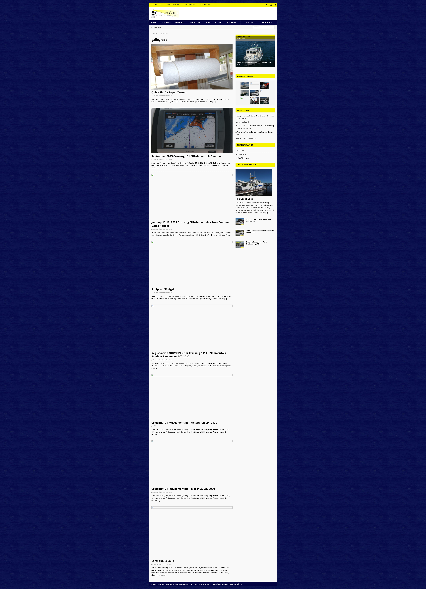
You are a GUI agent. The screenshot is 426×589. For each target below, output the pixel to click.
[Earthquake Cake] (192, 532)
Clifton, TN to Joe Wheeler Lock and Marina (258, 220)
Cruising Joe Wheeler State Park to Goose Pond (260, 231)
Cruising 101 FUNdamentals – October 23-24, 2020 (184, 422)
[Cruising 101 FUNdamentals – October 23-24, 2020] (192, 397)
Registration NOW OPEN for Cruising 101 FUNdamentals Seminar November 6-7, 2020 (188, 354)
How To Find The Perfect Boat (247, 138)
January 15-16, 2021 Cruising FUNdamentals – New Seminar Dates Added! (190, 223)
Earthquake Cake (162, 561)
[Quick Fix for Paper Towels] (192, 67)
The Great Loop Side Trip (247, 165)
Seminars (166, 23)
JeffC (154, 426)
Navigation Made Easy (206, 5)
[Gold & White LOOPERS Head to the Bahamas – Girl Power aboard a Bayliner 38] (245, 100)
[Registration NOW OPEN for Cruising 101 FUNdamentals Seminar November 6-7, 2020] (192, 327)
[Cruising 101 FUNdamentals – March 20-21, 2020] (192, 463)
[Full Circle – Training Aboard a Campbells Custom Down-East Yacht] (264, 85)
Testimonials (233, 23)
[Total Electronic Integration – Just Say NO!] (254, 85)
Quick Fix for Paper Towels (169, 92)
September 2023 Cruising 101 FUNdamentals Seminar (186, 156)
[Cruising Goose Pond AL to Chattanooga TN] (240, 244)
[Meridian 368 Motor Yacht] (264, 100)
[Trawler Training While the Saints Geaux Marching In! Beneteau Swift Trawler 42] (245, 85)
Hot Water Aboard (242, 122)
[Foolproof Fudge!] (192, 263)
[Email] (275, 5)
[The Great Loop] (255, 182)
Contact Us (267, 23)
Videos (153, 23)
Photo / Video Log (173, 5)
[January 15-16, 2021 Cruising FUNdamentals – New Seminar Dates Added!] (192, 196)
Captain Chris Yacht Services (162, 96)
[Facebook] (267, 5)
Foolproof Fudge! (162, 289)
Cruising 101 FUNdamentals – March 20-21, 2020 (183, 489)
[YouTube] (271, 5)
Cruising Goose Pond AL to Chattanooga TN (256, 243)
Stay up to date (250, 23)
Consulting (195, 23)
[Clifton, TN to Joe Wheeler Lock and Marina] (240, 221)
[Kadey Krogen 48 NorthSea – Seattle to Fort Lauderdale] (245, 93)
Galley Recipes (190, 5)
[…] (215, 102)
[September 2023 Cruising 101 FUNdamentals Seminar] (192, 130)
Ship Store (179, 23)
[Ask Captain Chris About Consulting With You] (264, 93)
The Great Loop (156, 5)
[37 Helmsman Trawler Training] (254, 93)
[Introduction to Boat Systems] (254, 100)
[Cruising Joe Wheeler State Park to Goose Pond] (240, 233)
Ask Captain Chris (213, 23)
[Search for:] (263, 27)
